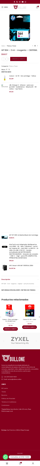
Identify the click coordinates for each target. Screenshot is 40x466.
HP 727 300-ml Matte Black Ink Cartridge (23, 235)
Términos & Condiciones (8, 402)
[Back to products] (35, 46)
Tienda (3, 392)
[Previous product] (33, 46)
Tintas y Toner (11, 46)
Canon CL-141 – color (29, 319)
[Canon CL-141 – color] (29, 310)
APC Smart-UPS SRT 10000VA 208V (21, 266)
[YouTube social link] (22, 1)
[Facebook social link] (14, 1)
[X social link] (17, 1)
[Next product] (37, 46)
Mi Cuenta (4, 388)
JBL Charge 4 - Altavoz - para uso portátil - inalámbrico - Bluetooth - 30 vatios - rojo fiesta (23, 87)
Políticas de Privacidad (8, 398)
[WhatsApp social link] (25, 1)
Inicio (3, 46)
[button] (3, 341)
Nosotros (4, 395)
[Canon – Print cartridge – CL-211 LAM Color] (10, 310)
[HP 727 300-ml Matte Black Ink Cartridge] (4, 237)
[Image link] (13, 358)
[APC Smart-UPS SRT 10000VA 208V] (4, 268)
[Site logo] (20, 7)
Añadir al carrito (18, 59)
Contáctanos (5, 405)
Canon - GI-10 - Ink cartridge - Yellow (22, 76)
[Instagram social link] (19, 1)
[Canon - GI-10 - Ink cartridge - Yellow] (4, 78)
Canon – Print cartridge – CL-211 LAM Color (10, 320)
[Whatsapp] (5, 457)
